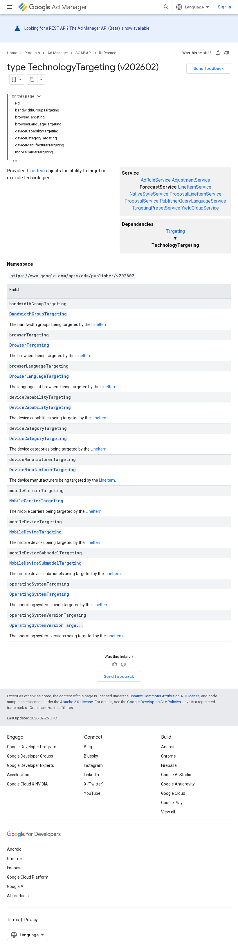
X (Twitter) (94, 784)
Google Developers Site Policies (154, 702)
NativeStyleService (148, 194)
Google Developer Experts (30, 765)
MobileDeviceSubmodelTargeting (45, 563)
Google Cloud (173, 793)
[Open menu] (9, 7)
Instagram (93, 765)
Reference (107, 53)
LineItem (36, 170)
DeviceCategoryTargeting (38, 438)
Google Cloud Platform (27, 877)
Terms (13, 919)
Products (32, 53)
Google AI (15, 886)
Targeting (175, 231)
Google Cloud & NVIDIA (27, 784)
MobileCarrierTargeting (36, 500)
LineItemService (194, 187)
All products (18, 895)
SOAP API (83, 53)
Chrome (168, 756)
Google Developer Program (31, 746)
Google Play (172, 802)
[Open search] (166, 6)
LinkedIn (91, 774)
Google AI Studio (176, 774)
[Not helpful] (226, 53)
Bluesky (91, 756)
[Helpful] (218, 53)
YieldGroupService (200, 208)
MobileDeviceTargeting (35, 532)
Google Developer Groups (30, 756)
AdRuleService (156, 180)
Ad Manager (69, 7)
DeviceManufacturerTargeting (42, 469)
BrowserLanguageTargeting (39, 376)
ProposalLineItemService (195, 194)
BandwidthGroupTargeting (38, 314)
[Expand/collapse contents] (38, 96)
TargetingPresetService (156, 208)
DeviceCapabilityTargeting (40, 407)
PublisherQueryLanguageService (193, 201)
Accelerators (18, 774)
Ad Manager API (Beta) (98, 28)
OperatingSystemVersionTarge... (46, 625)
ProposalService (141, 201)
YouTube (92, 793)
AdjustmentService (191, 180)
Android (168, 746)
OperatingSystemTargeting (39, 594)
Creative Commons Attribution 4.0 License (164, 696)
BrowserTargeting (29, 345)
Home (12, 53)
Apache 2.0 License (76, 702)
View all (168, 812)
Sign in (224, 7)
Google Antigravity (178, 784)
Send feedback (209, 68)
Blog (88, 746)
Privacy (31, 919)
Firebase (169, 765)
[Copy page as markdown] (32, 79)
